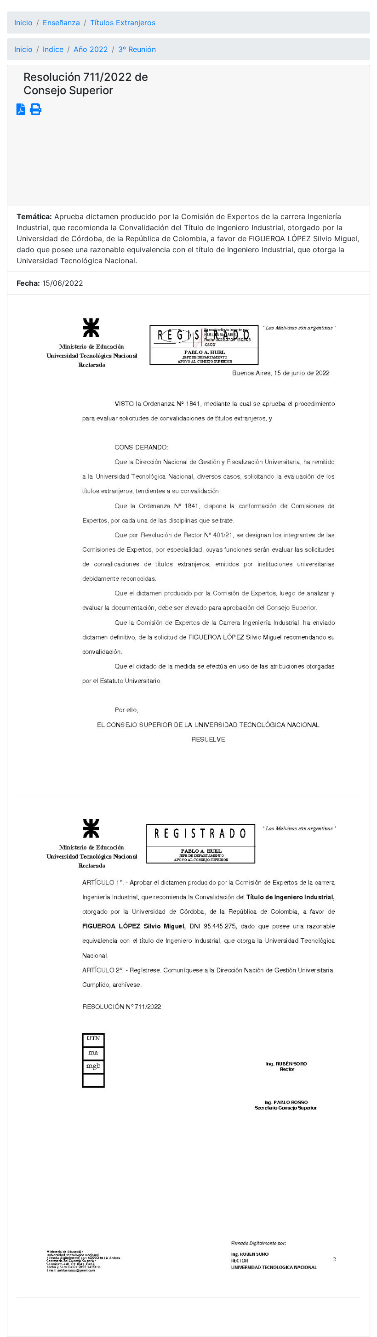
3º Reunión (137, 49)
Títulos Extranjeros (122, 22)
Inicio (23, 22)
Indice (53, 49)
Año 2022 (91, 49)
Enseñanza (61, 22)
